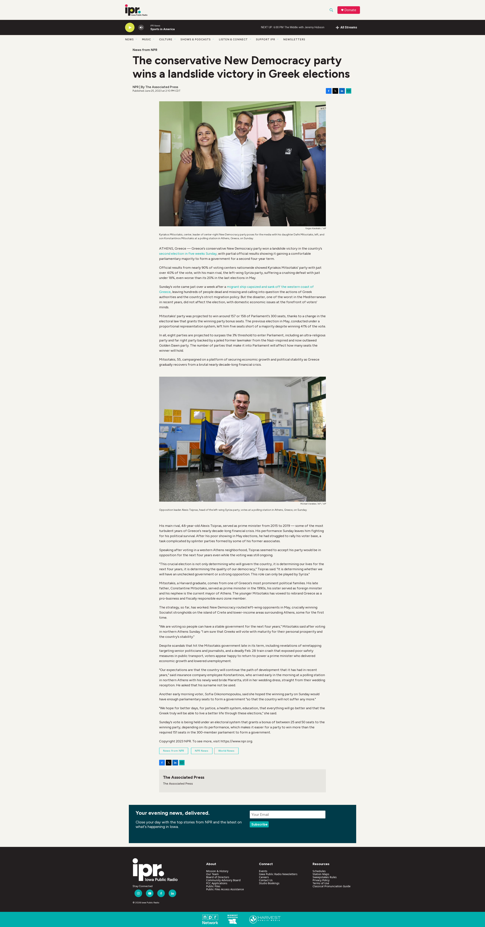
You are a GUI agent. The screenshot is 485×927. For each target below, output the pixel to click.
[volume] (141, 27)
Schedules (319, 871)
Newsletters (294, 39)
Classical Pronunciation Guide (331, 886)
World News (226, 750)
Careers (264, 877)
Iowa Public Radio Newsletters (278, 874)
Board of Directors (217, 877)
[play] (130, 27)
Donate (350, 10)
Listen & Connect (233, 39)
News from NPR (145, 50)
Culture (165, 39)
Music (146, 39)
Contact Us (266, 880)
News (129, 39)
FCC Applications (216, 883)
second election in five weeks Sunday (188, 253)
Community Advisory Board (223, 880)
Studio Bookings (269, 883)
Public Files (213, 886)
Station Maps (321, 874)
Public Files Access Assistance (225, 889)
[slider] (147, 27)
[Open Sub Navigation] (136, 39)
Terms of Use (321, 883)
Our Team (212, 874)
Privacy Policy (321, 880)
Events (263, 871)
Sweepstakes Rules (325, 877)
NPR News (201, 750)
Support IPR (265, 39)
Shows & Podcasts (196, 39)
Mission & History (217, 871)
